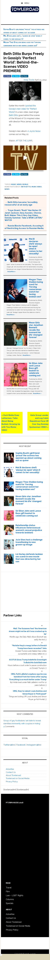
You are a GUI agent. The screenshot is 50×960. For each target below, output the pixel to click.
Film (8, 891)
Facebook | (21, 745)
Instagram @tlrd (34, 745)
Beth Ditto (13, 115)
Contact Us (11, 772)
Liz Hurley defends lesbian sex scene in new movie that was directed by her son (29, 558)
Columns (10, 899)
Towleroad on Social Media (17, 778)
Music (13, 184)
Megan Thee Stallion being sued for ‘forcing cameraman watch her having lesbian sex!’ (36, 288)
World (25, 184)
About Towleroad (13, 775)
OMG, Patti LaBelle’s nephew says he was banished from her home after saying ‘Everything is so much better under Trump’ (28, 677)
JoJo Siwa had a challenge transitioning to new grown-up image (29, 542)
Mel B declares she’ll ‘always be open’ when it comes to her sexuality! (35, 246)
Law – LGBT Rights (14, 895)
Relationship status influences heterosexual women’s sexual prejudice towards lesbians (29, 529)
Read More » (12, 271)
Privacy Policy (12, 781)
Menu (26, 3)
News (19, 184)
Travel (8, 887)
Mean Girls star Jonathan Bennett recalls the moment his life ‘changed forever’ (36, 329)
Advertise (10, 769)
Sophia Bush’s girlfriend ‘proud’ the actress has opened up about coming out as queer (28, 457)
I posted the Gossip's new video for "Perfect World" (23, 109)
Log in (32, 954)
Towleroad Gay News (25, 9)
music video (37, 187)
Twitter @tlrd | (9, 745)
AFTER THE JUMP (24, 141)
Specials (9, 903)
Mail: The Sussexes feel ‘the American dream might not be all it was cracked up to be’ (28, 631)
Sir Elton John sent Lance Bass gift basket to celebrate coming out (35, 369)
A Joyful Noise (33, 131)
